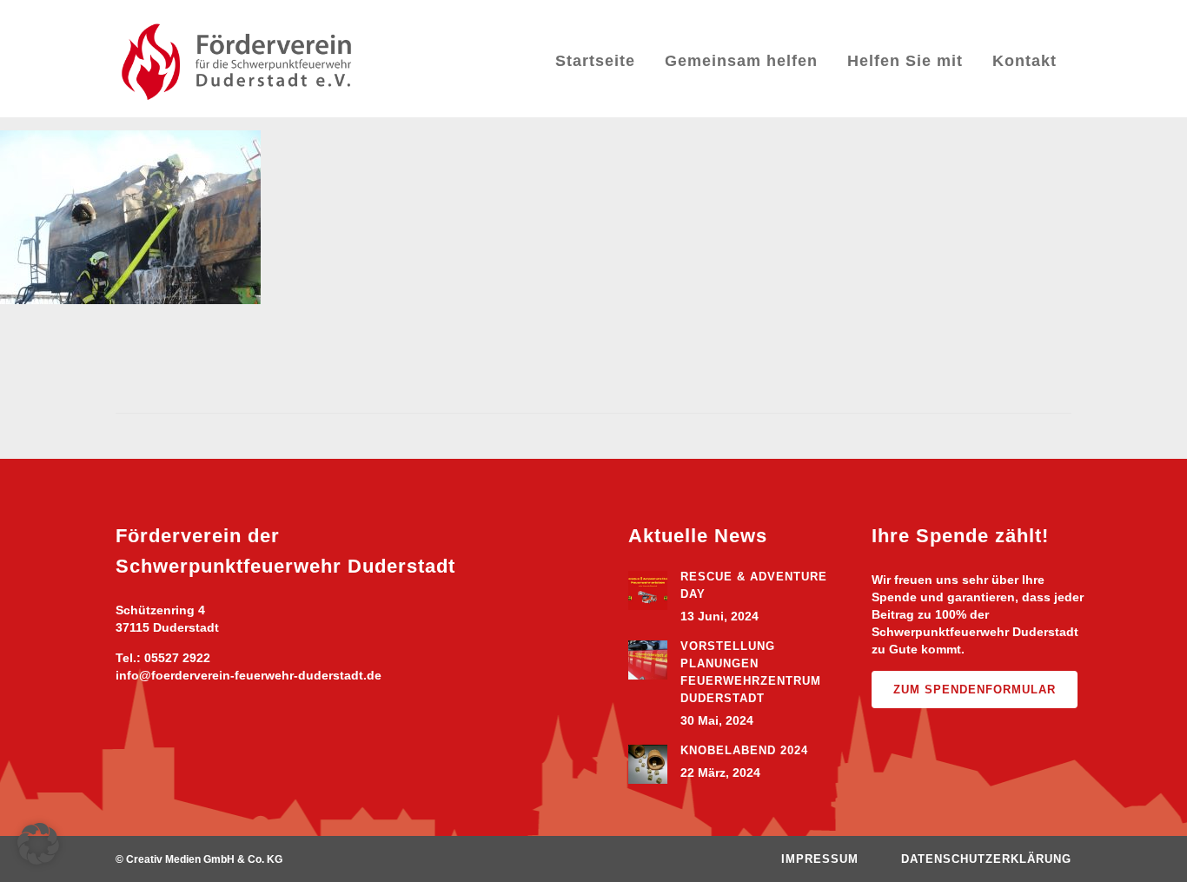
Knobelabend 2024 (744, 750)
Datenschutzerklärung (986, 858)
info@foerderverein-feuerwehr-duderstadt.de (248, 675)
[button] (38, 844)
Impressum (820, 858)
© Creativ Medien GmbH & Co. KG (199, 859)
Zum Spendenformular (974, 689)
